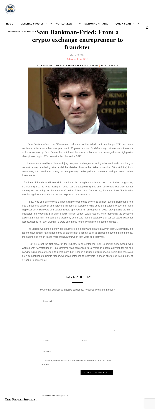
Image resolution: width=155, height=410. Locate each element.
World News (64, 24)
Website (47, 351)
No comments (109, 65)
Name (46, 340)
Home (9, 24)
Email (85, 340)
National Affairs (96, 24)
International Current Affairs (56, 65)
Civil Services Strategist (53, 396)
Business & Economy (22, 31)
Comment (48, 301)
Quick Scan (123, 24)
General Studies (32, 24)
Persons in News (88, 65)
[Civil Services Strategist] (10, 13)
